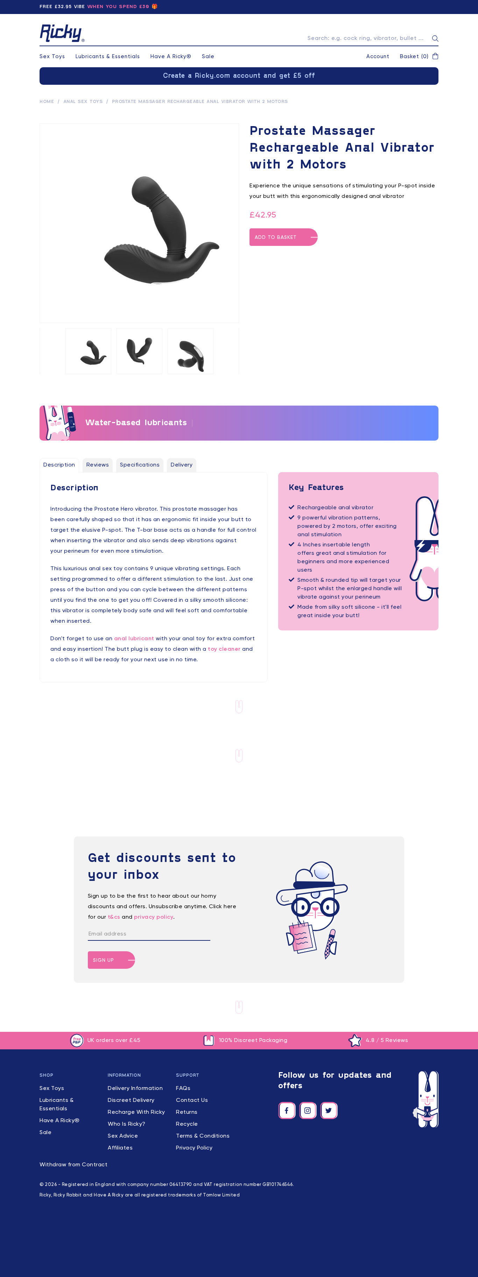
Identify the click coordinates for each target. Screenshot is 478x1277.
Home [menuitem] (47, 102)
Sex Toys (52, 56)
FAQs (183, 1088)
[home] (62, 33)
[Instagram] (308, 1110)
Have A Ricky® (170, 56)
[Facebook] (287, 1110)
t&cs (114, 917)
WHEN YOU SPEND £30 (118, 7)
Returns (187, 1112)
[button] (419, 57)
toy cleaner (224, 649)
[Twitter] (329, 1110)
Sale (208, 56)
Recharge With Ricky (136, 1112)
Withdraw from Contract (73, 1165)
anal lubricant (134, 639)
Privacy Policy (194, 1148)
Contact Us (192, 1100)
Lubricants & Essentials (108, 56)
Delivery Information (135, 1088)
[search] (435, 39)
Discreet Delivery (131, 1100)
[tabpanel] (153, 574)
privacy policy (153, 917)
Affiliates (120, 1148)
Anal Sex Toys (83, 102)
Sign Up (103, 960)
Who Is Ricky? (127, 1124)
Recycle (187, 1124)
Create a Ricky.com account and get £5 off (239, 76)
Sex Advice (123, 1136)
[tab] (59, 465)
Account (377, 56)
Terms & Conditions (203, 1136)
